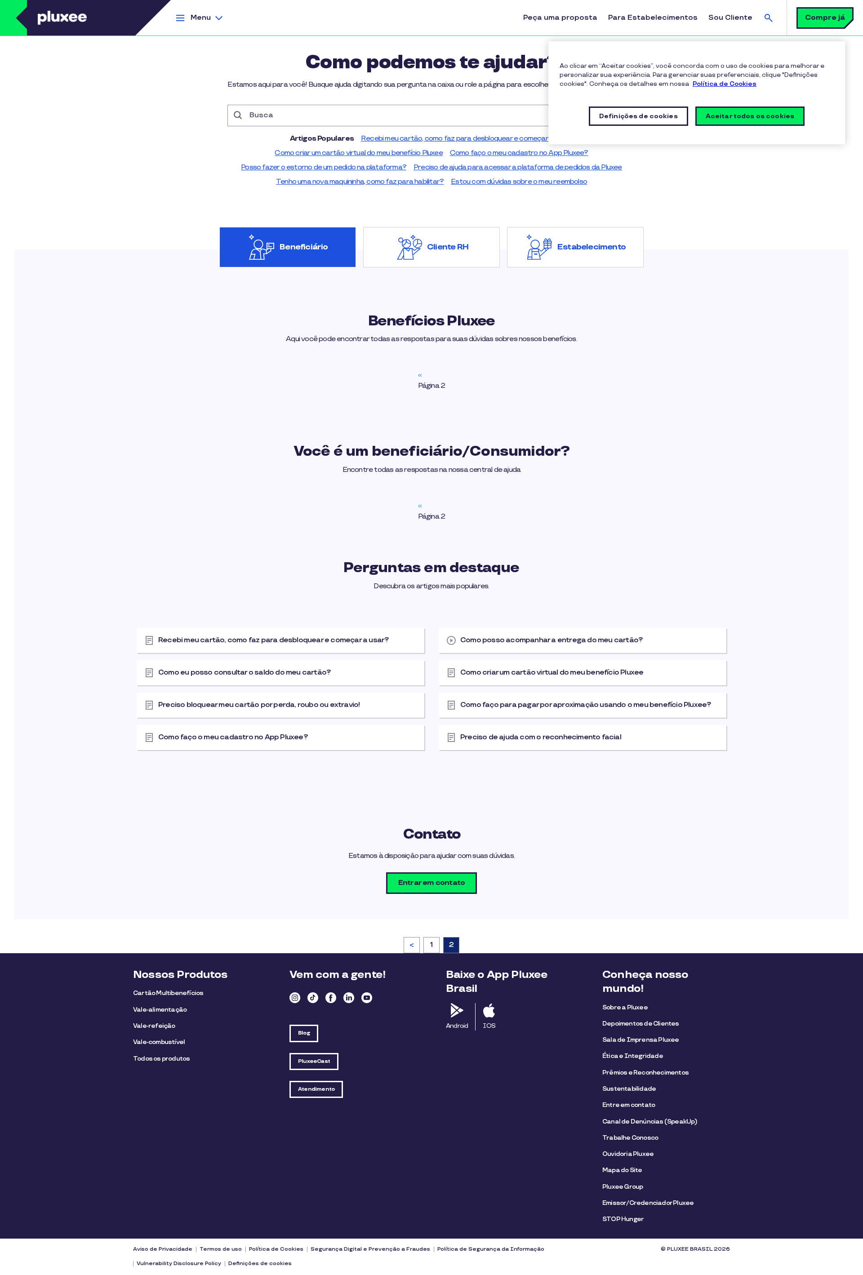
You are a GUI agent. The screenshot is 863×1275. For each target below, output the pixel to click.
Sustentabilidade (629, 1089)
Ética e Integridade (632, 1056)
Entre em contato (628, 1105)
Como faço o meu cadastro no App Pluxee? (519, 153)
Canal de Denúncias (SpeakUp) (650, 1121)
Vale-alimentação (160, 1009)
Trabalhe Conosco (630, 1138)
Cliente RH (447, 247)
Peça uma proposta (560, 17)
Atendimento (316, 1089)
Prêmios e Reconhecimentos (645, 1072)
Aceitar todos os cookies (750, 116)
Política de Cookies (276, 1249)
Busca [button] (768, 18)
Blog (304, 1033)
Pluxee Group (622, 1187)
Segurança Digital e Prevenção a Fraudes (370, 1249)
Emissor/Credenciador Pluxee (648, 1203)
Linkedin (348, 997)
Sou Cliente (730, 17)
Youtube (366, 997)
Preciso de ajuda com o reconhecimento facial (540, 737)
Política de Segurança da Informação (490, 1249)
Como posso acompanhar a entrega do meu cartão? (551, 640)
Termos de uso (221, 1249)
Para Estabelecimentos (653, 17)
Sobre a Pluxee (625, 1007)
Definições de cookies (260, 1263)
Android (457, 1026)
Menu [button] (201, 17)
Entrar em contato (431, 883)
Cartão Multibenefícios (168, 993)
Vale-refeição (154, 1026)
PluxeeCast (314, 1061)
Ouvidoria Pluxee (628, 1154)
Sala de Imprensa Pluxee (640, 1040)
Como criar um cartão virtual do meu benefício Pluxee (358, 153)
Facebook (330, 997)
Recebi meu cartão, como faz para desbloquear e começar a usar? (467, 138)
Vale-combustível (159, 1042)
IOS (489, 1026)
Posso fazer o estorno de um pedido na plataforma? (323, 167)
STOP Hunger (623, 1219)
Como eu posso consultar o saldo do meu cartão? (244, 672)
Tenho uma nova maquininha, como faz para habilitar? (360, 182)
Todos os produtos (161, 1058)
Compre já (825, 17)
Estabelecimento (591, 247)
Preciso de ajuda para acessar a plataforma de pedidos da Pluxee (518, 167)
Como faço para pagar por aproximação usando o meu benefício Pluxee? (585, 705)
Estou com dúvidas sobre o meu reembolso (519, 182)
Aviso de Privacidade (162, 1249)
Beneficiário (304, 247)
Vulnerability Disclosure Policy (179, 1263)
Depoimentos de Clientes (640, 1023)
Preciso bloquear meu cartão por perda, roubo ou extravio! (259, 705)
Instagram (294, 997)
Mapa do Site (622, 1170)
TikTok (312, 997)
